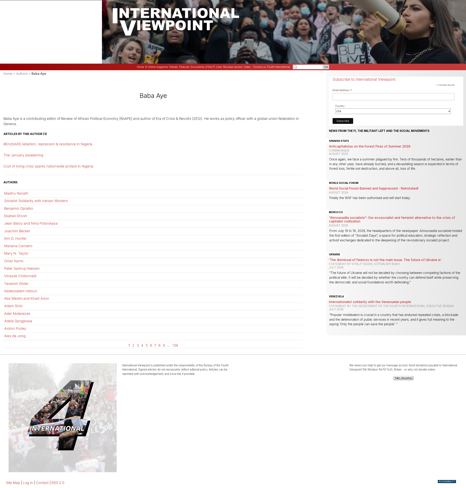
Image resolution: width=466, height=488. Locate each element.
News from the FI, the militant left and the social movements (379, 131)
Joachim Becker (17, 231)
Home (140, 66)
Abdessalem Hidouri (20, 291)
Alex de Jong (15, 336)
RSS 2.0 (58, 483)
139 (175, 345)
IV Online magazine (156, 66)
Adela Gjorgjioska (18, 321)
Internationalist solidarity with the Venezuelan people (370, 302)
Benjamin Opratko (18, 208)
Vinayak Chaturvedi (20, 276)
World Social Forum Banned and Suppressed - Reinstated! (373, 188)
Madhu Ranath (16, 193)
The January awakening (23, 155)
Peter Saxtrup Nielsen (22, 268)
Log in (28, 483)
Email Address (342, 90)
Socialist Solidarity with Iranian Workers (36, 201)
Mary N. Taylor (16, 253)
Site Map (13, 483)
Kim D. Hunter (15, 238)
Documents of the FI (203, 66)
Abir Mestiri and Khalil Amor (26, 298)
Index (247, 66)
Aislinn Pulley (15, 328)
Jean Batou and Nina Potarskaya (31, 223)
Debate (173, 66)
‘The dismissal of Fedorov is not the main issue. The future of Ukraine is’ (385, 260)
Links (219, 66)
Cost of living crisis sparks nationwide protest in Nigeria (48, 166)
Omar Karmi (13, 261)
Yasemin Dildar (16, 283)
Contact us (259, 66)
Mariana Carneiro (18, 246)
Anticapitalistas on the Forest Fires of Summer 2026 (369, 146)
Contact (42, 483)
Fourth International (278, 66)
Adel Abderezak (17, 313)
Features (184, 66)
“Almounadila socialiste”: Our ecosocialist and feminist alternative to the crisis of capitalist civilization (392, 219)
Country (340, 105)
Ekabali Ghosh (15, 216)
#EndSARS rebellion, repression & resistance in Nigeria (47, 144)
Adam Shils (13, 306)
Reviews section (233, 66)
